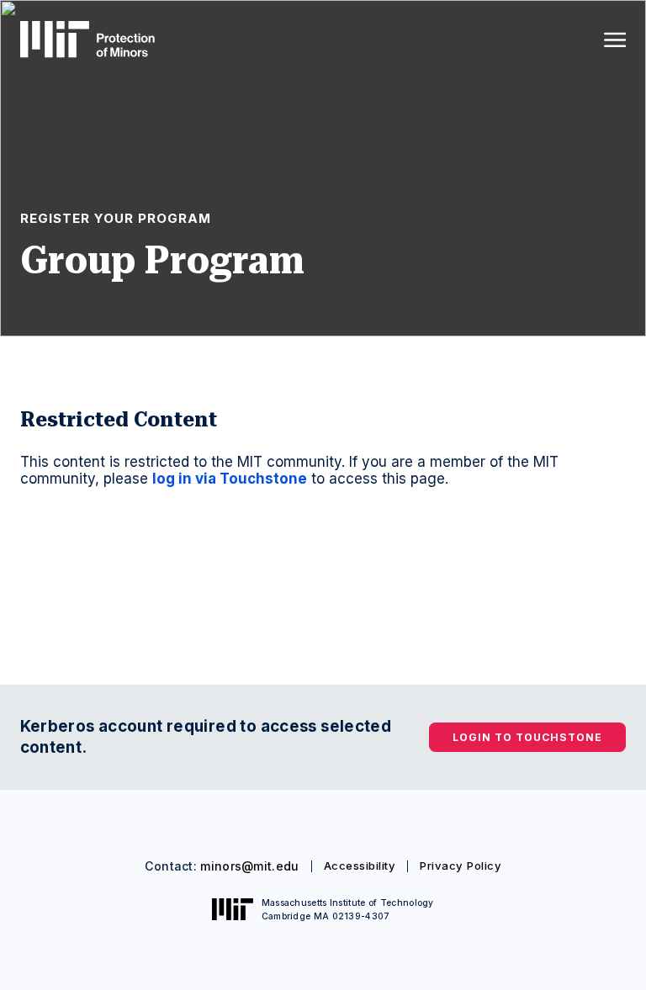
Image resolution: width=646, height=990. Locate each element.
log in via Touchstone (229, 478)
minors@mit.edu (249, 866)
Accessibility (360, 865)
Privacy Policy (460, 865)
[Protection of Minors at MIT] (87, 39)
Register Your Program (115, 218)
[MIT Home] (232, 909)
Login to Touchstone (527, 737)
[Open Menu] (615, 40)
